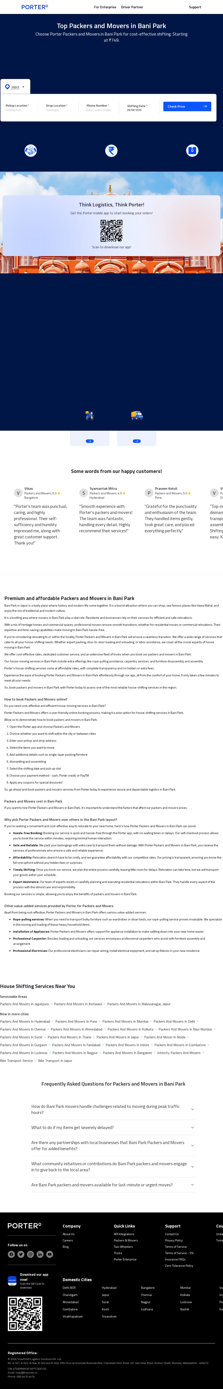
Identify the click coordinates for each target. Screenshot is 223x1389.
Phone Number (97, 105)
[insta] (30, 1254)
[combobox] (18, 110)
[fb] (11, 1254)
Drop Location (56, 105)
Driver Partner (132, 7)
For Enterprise (105, 7)
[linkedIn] (40, 1254)
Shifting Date (136, 105)
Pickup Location (16, 105)
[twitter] (20, 1254)
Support (195, 7)
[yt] (49, 1254)
